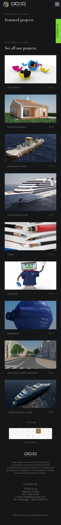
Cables (11, 254)
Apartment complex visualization (23, 373)
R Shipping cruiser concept (20, 412)
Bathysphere (13, 333)
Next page (29, 442)
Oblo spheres (14, 87)
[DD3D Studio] (14, 4)
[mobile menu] (57, 4)
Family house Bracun (17, 127)
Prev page (31, 422)
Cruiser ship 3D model (18, 215)
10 (33, 436)
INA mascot (13, 294)
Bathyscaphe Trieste (17, 166)
